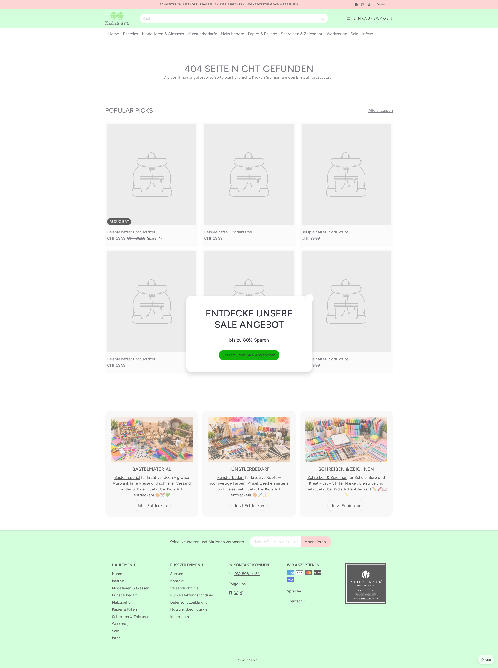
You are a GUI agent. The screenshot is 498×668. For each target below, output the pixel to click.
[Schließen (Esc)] (309, 298)
